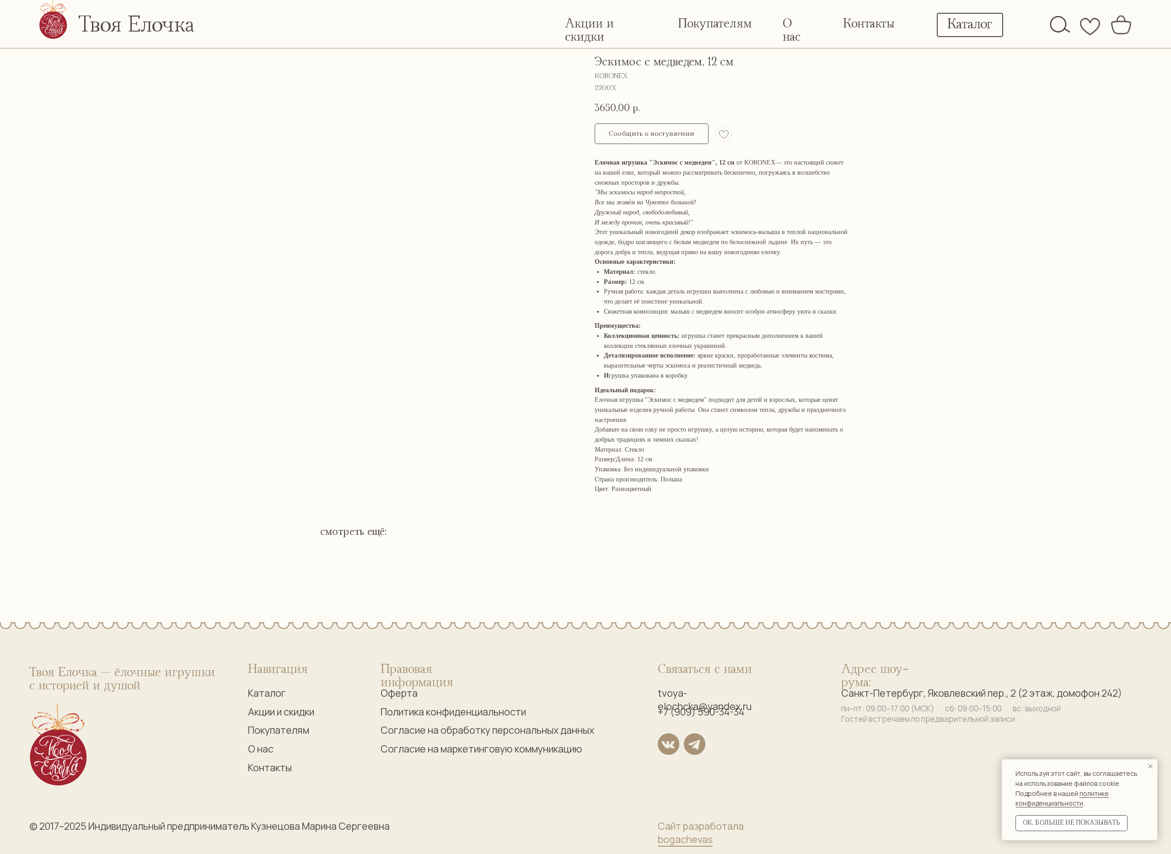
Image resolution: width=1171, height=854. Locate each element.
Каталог (267, 692)
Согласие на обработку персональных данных (487, 730)
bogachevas (685, 839)
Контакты (869, 24)
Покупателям (715, 24)
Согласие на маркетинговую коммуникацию (481, 748)
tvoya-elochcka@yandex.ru (705, 699)
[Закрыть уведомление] (1150, 766)
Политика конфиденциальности (453, 711)
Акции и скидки (281, 711)
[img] (1060, 24)
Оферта (399, 692)
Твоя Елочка (136, 25)
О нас (261, 748)
